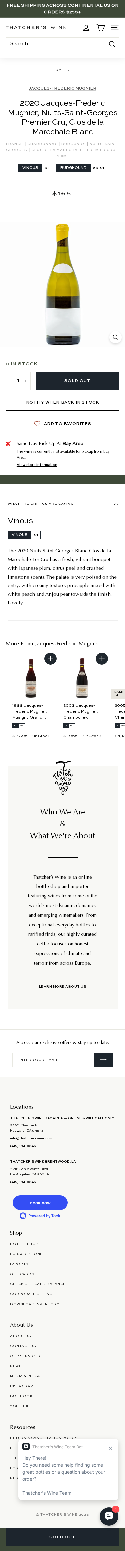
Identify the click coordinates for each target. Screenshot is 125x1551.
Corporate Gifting (31, 1294)
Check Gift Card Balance (38, 1284)
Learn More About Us (62, 986)
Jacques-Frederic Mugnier (62, 89)
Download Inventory (34, 1304)
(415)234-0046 (23, 1146)
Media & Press (25, 1376)
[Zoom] (115, 337)
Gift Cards (22, 1274)
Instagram (22, 1386)
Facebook (21, 1396)
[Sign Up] (103, 1060)
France (15, 144)
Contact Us (23, 1346)
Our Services (25, 1356)
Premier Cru (102, 150)
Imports (19, 1264)
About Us (20, 1336)
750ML (62, 156)
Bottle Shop (24, 1244)
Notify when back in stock (62, 403)
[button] (40, 1202)
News (15, 1366)
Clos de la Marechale (57, 150)
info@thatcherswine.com (31, 1138)
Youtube (20, 1406)
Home (58, 70)
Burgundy (73, 144)
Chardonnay (42, 144)
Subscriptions (26, 1254)
